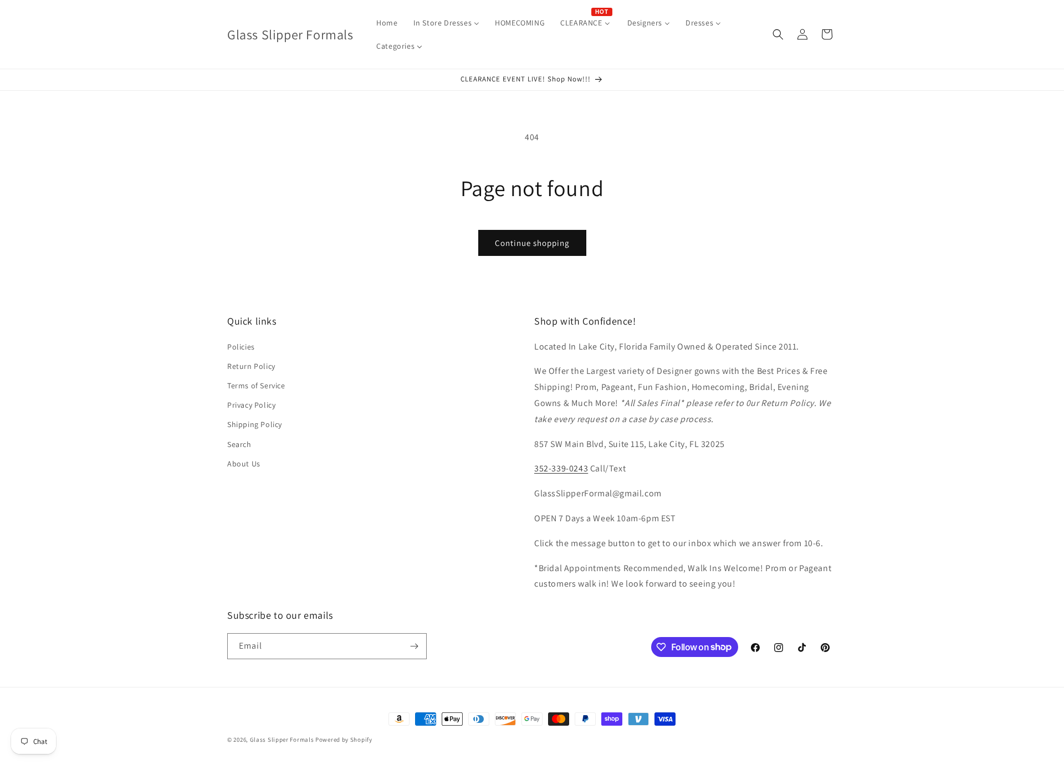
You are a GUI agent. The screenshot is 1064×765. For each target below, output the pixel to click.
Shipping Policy (254, 424)
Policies (241, 347)
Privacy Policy (251, 405)
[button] (778, 34)
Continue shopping (532, 243)
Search (239, 444)
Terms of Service (256, 386)
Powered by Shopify (343, 739)
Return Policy (251, 366)
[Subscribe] (414, 646)
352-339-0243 (561, 468)
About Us (243, 464)
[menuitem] (387, 22)
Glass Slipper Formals (282, 739)
